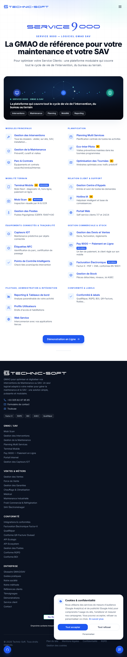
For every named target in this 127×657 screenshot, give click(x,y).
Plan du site (52, 641)
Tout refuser (104, 627)
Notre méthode (11, 584)
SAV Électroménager (14, 507)
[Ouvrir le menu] (120, 7)
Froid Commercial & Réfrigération (20, 502)
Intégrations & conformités (17, 522)
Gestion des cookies (56, 645)
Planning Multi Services (15, 444)
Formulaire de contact (18, 404)
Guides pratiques (12, 576)
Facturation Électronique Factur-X (21, 526)
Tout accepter (73, 627)
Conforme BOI (11, 556)
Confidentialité (90, 641)
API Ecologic (10, 539)
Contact (8, 606)
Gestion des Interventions (16, 435)
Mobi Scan (9, 431)
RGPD (104, 641)
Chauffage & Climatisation (17, 489)
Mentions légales (70, 641)
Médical (8, 494)
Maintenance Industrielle (16, 498)
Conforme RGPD (12, 552)
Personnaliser (89, 634)
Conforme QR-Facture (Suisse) (19, 535)
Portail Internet (11, 457)
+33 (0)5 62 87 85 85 (18, 400)
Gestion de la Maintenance (17, 440)
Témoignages (10, 593)
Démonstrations (12, 597)
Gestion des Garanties (15, 485)
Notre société (10, 580)
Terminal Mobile (12, 448)
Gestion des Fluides (13, 548)
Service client (10, 602)
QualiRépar (9, 530)
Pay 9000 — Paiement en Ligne (20, 453)
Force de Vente (11, 481)
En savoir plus (96, 619)
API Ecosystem (11, 543)
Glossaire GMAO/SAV (14, 571)
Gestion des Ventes (13, 476)
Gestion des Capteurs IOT (17, 461)
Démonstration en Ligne (61, 339)
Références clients (13, 589)
